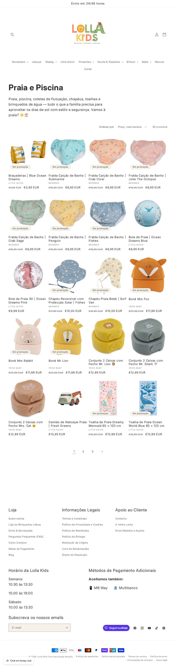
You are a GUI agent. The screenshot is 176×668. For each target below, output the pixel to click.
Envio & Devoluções (20, 530)
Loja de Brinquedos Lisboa (25, 524)
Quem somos (16, 518)
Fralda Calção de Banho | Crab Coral (107, 177)
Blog (11, 554)
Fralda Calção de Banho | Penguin (67, 238)
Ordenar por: (106, 126)
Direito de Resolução (74, 554)
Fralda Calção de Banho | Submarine (67, 177)
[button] (12, 34)
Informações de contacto (140, 660)
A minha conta (124, 524)
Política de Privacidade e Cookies (82, 524)
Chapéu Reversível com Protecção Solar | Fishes (67, 300)
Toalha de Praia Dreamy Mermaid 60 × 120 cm (106, 423)
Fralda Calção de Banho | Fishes (107, 238)
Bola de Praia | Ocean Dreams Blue (145, 238)
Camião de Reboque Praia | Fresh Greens (68, 423)
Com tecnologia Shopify (60, 656)
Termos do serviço (137, 656)
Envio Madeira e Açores (129, 530)
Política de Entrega (73, 536)
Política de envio (158, 656)
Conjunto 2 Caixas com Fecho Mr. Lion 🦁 (106, 362)
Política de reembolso (87, 656)
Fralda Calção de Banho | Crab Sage (27, 238)
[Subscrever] (66, 628)
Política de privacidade (113, 656)
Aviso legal (161, 660)
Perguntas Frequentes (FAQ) (26, 536)
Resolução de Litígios (75, 542)
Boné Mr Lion (58, 360)
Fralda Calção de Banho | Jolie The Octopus (147, 177)
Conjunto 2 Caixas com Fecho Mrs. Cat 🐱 (26, 423)
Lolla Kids (42, 656)
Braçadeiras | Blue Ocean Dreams (27, 177)
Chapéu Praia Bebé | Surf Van (107, 300)
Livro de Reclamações (75, 548)
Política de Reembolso (75, 530)
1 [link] (74, 451)
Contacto (120, 518)
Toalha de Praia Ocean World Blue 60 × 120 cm (146, 423)
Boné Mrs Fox (139, 299)
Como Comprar (18, 542)
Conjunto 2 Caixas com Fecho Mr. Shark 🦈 (146, 362)
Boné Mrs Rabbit (21, 360)
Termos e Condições (74, 518)
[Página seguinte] (102, 451)
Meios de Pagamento (21, 548)
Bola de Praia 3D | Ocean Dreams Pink (27, 300)
